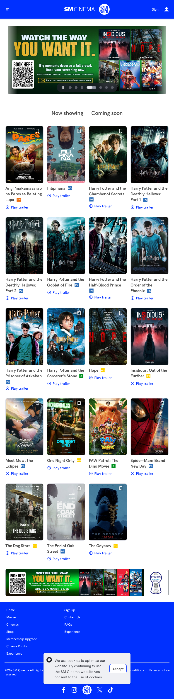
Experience (14, 653)
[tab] (70, 87)
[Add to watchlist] (37, 131)
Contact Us (72, 617)
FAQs (68, 624)
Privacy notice (159, 670)
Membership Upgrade (21, 639)
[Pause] (63, 87)
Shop (10, 631)
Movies (11, 617)
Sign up (69, 610)
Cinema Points (16, 646)
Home (10, 610)
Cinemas (12, 624)
